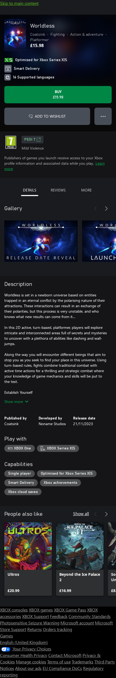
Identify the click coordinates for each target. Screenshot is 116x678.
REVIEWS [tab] (58, 190)
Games (6, 636)
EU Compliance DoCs (62, 668)
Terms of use (59, 661)
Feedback (58, 616)
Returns (34, 629)
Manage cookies (31, 661)
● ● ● (103, 116)
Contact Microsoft (64, 655)
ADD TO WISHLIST (50, 116)
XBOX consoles (14, 610)
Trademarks (82, 661)
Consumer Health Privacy (23, 655)
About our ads (28, 668)
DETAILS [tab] (29, 190)
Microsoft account (77, 623)
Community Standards (90, 616)
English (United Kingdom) (24, 642)
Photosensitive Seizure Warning (29, 623)
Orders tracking (57, 629)
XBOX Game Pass (70, 610)
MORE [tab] (86, 190)
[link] (28, 559)
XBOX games (41, 610)
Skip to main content (19, 3)
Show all (81, 513)
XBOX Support (35, 616)
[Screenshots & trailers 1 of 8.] (41, 241)
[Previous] (95, 208)
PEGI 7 (29, 139)
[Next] (106, 208)
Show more (13, 401)
